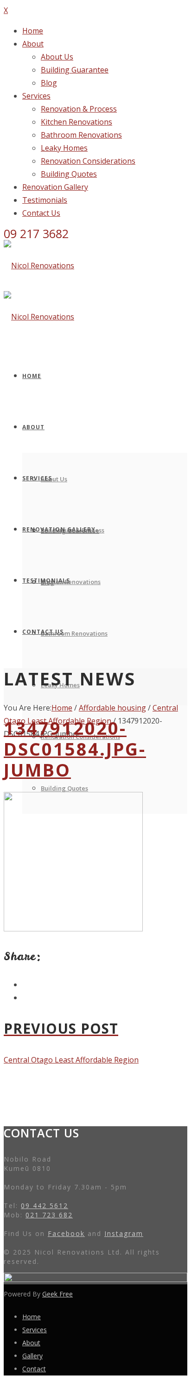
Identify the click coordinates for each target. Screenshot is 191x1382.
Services (36, 96)
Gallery (32, 1355)
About (33, 44)
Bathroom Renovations (81, 135)
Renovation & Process (79, 109)
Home (32, 31)
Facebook (66, 1233)
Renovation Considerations (88, 161)
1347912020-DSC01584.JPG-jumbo (75, 749)
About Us (57, 57)
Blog (49, 83)
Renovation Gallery (55, 187)
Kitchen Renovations (76, 122)
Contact (34, 1368)
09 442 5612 (44, 1205)
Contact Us (41, 213)
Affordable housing (112, 708)
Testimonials (44, 200)
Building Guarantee (74, 70)
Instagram (123, 1233)
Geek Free (57, 1293)
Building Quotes (69, 174)
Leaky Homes (64, 148)
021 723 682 (49, 1214)
